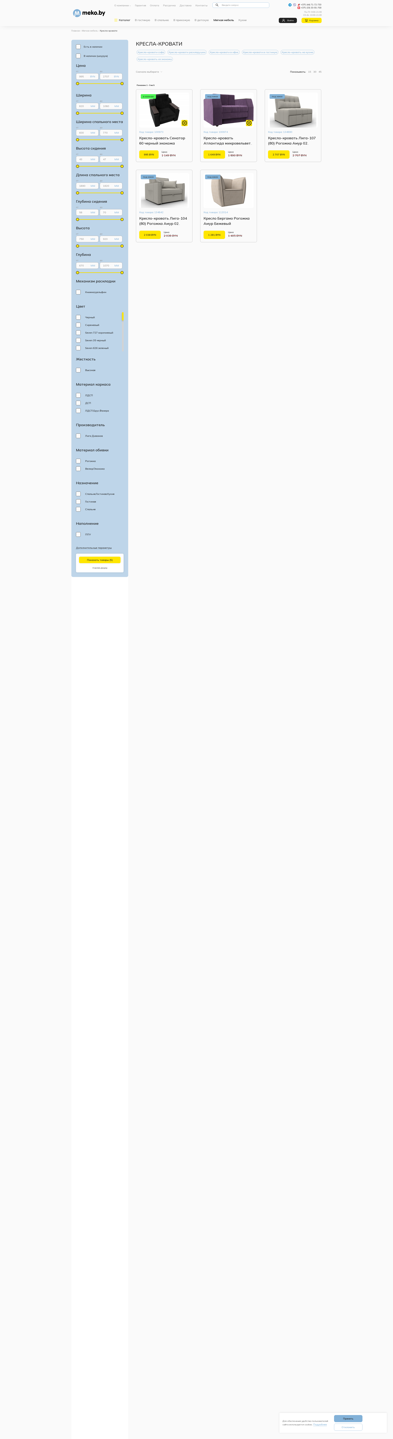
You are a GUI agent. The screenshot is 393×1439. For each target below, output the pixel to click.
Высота (83, 228)
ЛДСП (89, 395)
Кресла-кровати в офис (224, 52)
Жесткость (85, 359)
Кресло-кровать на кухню (297, 52)
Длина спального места (98, 174)
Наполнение (87, 523)
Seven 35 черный (95, 340)
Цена (81, 65)
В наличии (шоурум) (96, 55)
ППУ (88, 534)
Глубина (83, 254)
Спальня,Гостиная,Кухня (99, 493)
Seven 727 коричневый (99, 332)
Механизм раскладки (95, 281)
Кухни (243, 20)
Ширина (83, 95)
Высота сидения (91, 148)
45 (320, 71)
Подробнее (320, 1424)
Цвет (80, 306)
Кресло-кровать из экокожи (155, 59)
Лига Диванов (94, 435)
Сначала (147, 71)
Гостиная (90, 501)
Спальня (90, 509)
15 (309, 71)
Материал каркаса (93, 384)
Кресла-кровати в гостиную (260, 52)
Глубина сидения (91, 201)
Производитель (90, 424)
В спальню (162, 20)
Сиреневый (92, 325)
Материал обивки (92, 450)
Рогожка (90, 461)
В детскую (202, 20)
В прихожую (181, 20)
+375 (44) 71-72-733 (311, 4)
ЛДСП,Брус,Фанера (97, 410)
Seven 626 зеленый (97, 348)
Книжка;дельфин (95, 292)
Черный (90, 317)
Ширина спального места (99, 121)
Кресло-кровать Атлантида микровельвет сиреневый (227, 143)
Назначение (87, 483)
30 (314, 71)
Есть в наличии (93, 46)
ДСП (88, 403)
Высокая (90, 370)
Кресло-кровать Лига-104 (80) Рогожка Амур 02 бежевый (163, 223)
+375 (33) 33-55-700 (311, 7)
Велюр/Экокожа (95, 468)
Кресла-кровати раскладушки (187, 52)
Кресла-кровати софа (151, 52)
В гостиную (142, 20)
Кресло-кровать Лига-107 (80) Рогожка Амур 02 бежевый (292, 143)
